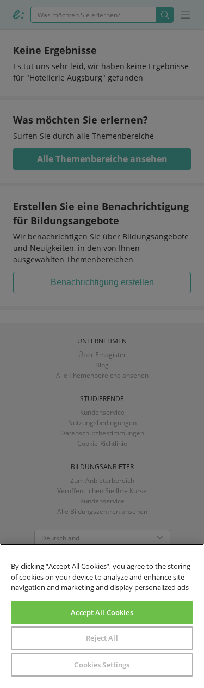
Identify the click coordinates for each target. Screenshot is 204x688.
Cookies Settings (101, 664)
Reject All (102, 638)
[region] (102, 616)
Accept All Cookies (102, 612)
